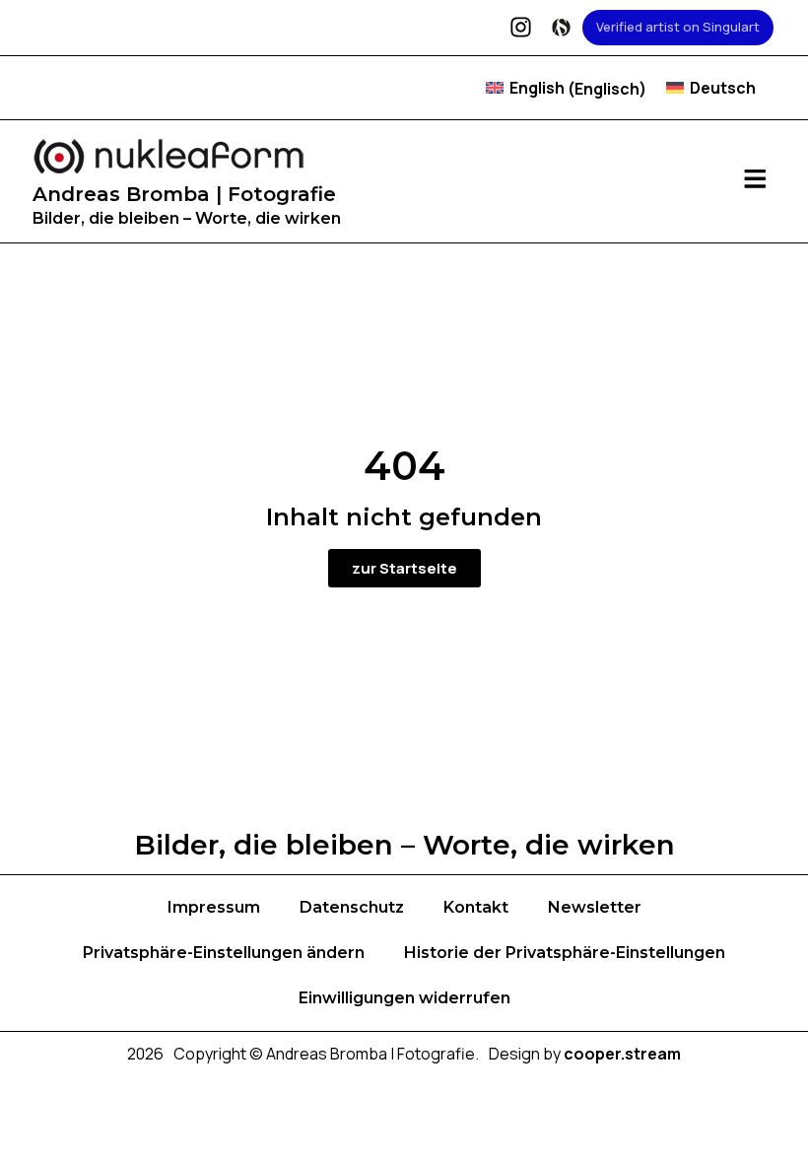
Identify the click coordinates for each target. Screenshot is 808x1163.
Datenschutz (352, 907)
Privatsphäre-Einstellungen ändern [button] (224, 952)
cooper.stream (622, 1053)
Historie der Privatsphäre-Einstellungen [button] (564, 952)
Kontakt (475, 907)
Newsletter (594, 907)
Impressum (214, 907)
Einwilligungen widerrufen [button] (404, 998)
